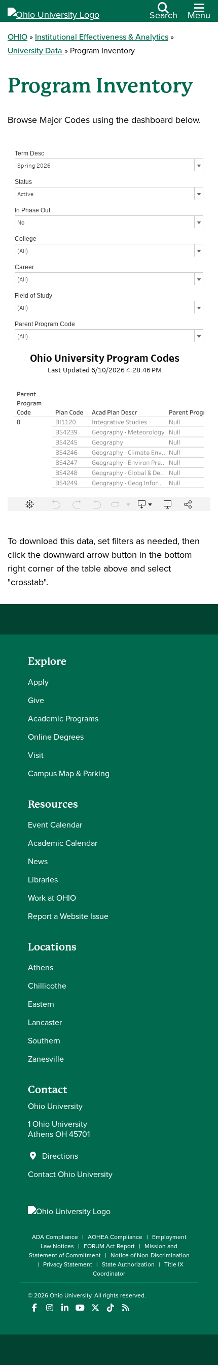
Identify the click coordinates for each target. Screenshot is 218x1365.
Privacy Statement (67, 1264)
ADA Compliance (55, 1236)
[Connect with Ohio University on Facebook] (34, 1307)
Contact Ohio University (70, 1174)
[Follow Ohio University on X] (95, 1307)
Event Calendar (55, 824)
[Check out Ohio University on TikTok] (110, 1307)
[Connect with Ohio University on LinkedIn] (64, 1307)
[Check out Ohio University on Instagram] (49, 1307)
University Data (36, 50)
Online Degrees (56, 736)
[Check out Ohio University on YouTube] (80, 1307)
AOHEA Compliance (115, 1236)
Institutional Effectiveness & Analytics (101, 36)
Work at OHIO (52, 897)
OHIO (17, 36)
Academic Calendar (62, 842)
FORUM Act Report (109, 1246)
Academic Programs (63, 718)
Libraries (43, 879)
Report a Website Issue (68, 916)
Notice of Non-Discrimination (150, 1255)
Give (36, 700)
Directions (60, 1156)
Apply (38, 681)
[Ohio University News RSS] (125, 1307)
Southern (44, 1040)
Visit (36, 754)
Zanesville (46, 1058)
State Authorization (128, 1264)
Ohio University (70, 1295)
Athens (40, 967)
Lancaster (45, 1022)
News (38, 861)
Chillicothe (47, 985)
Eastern (41, 1003)
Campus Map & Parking (69, 773)
